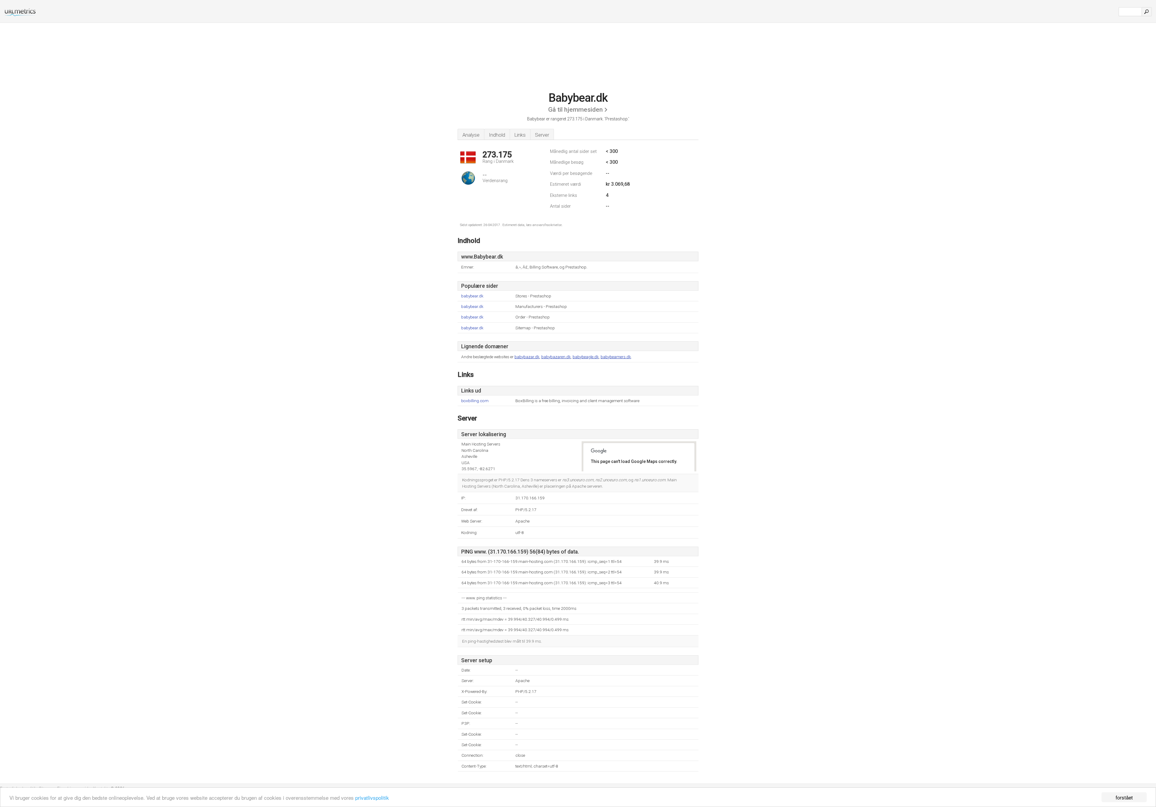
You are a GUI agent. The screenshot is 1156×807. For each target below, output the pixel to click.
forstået (1124, 797)
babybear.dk (472, 296)
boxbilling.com (475, 401)
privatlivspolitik (372, 797)
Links (520, 135)
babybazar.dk (526, 356)
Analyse (471, 135)
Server (542, 135)
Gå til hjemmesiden (575, 109)
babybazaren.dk (556, 356)
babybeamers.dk (616, 356)
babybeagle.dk (586, 356)
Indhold (497, 135)
